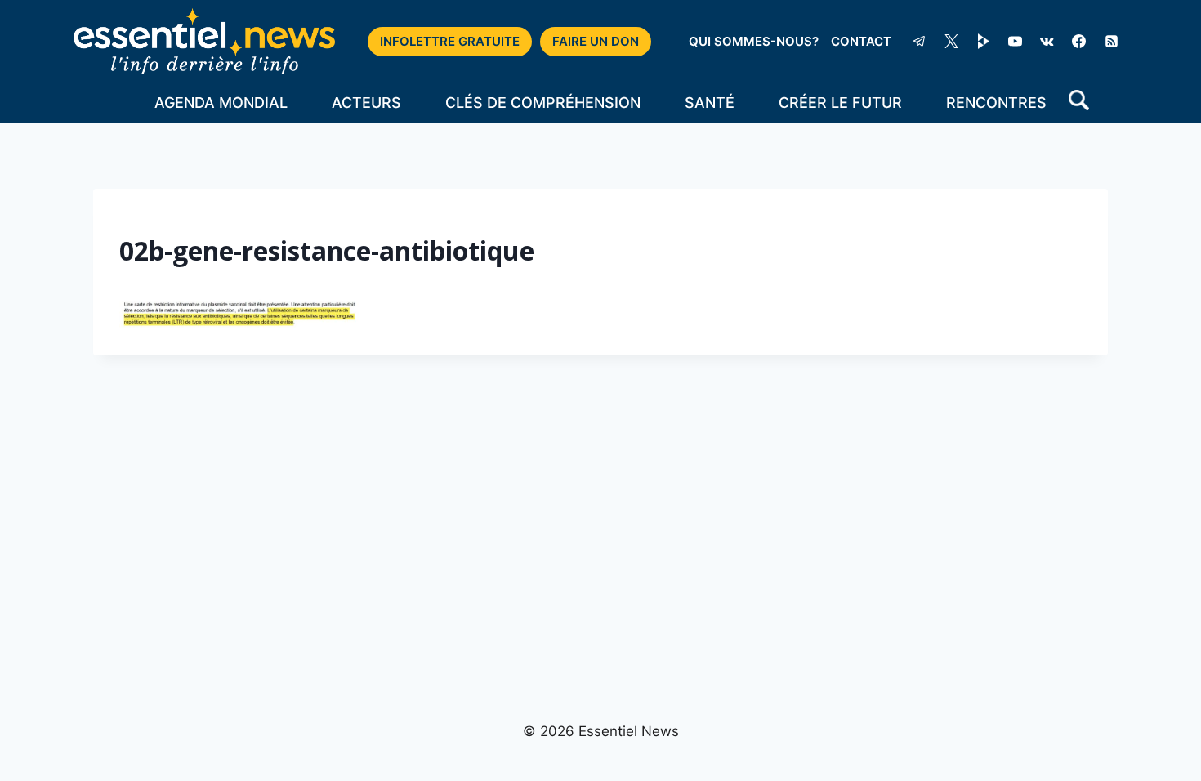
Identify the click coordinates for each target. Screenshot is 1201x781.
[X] (952, 42)
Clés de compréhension (543, 102)
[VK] (1047, 42)
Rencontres (996, 102)
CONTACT (861, 41)
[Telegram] (919, 42)
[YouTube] (1015, 42)
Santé (709, 102)
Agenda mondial (221, 102)
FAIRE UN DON (595, 41)
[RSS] (1111, 42)
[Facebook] (1079, 42)
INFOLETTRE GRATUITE (450, 41)
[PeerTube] (984, 42)
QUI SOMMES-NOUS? (754, 41)
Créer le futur (840, 102)
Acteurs (366, 102)
